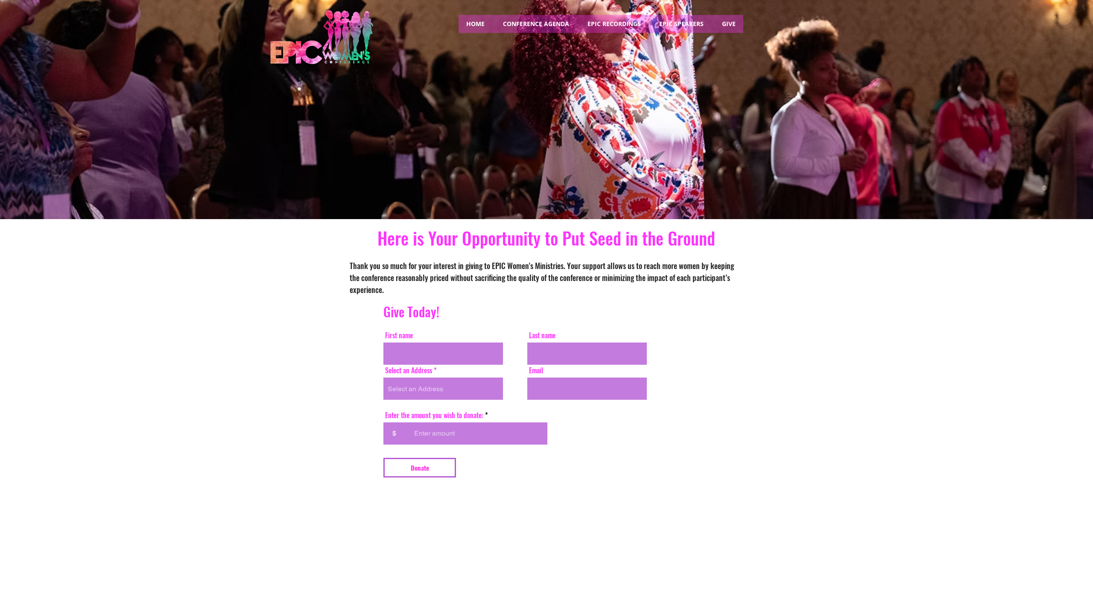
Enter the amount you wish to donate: (434, 415)
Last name (542, 335)
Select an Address (408, 370)
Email (536, 370)
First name (399, 335)
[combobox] (443, 389)
